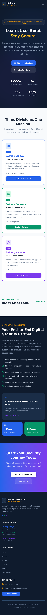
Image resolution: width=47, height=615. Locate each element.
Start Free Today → (11, 594)
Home (4, 552)
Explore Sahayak (22, 227)
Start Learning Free (25, 63)
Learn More (23, 481)
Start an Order (11, 415)
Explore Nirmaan (22, 275)
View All (39, 302)
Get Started (6, 572)
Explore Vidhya (22, 179)
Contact (5, 564)
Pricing (4, 560)
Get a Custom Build (22, 70)
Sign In (4, 568)
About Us (5, 556)
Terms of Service (29, 607)
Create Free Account (23, 474)
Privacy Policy (16, 607)
